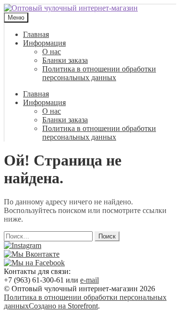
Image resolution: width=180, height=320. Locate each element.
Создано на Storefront (63, 306)
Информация (44, 43)
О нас (51, 51)
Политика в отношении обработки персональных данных (99, 73)
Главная (36, 34)
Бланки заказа (65, 60)
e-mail (89, 280)
